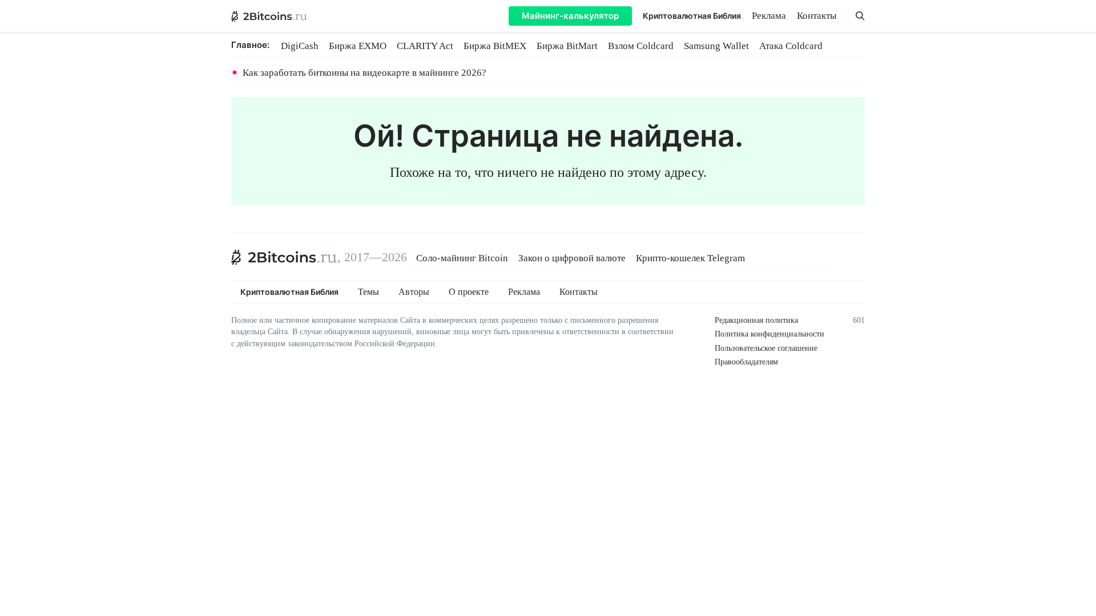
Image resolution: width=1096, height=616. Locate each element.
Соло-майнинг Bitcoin (462, 258)
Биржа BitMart (567, 45)
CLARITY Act (425, 45)
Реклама (769, 15)
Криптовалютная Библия (692, 16)
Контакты (816, 15)
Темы (368, 292)
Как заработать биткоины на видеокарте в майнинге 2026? (364, 72)
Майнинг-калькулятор (570, 15)
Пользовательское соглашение (766, 348)
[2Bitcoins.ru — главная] (269, 16)
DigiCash (300, 45)
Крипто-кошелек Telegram (690, 258)
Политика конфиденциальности (769, 334)
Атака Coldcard (791, 45)
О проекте (469, 292)
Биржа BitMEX (495, 45)
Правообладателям (746, 362)
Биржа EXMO (357, 45)
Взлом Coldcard (641, 45)
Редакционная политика (756, 320)
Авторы (413, 292)
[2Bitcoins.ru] (284, 257)
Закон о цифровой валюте (572, 258)
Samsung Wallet (716, 45)
